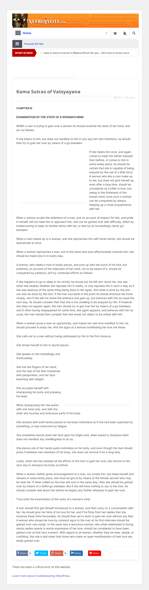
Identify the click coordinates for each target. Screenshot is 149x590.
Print (119, 97)
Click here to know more (115, 52)
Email (132, 97)
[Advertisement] (43, 67)
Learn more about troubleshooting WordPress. (41, 575)
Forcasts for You (33, 43)
